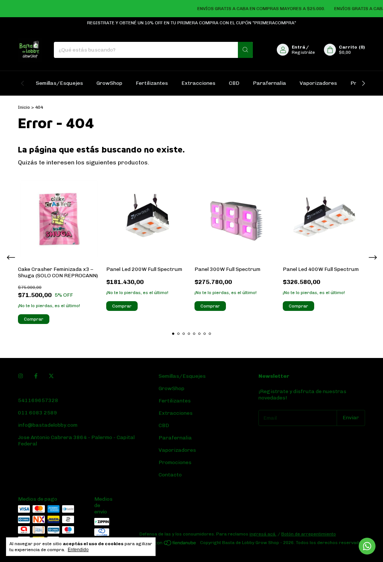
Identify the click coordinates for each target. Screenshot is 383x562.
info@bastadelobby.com (47, 425)
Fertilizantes (152, 83)
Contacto (170, 475)
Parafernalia (269, 83)
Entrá (298, 47)
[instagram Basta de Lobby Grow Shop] (20, 376)
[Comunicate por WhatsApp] (367, 546)
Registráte (303, 52)
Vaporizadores (318, 83)
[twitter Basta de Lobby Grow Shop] (51, 376)
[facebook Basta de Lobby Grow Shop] (36, 376)
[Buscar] (245, 50)
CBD (234, 83)
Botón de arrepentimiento (308, 534)
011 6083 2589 (37, 413)
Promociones (175, 462)
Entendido (78, 549)
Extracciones (198, 83)
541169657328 (38, 400)
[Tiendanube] (168, 544)
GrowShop (109, 83)
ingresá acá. (262, 534)
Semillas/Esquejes (59, 83)
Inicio (24, 107)
